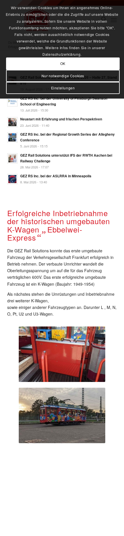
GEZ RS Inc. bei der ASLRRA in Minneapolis (55, 176)
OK (62, 63)
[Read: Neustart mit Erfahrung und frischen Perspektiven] (12, 122)
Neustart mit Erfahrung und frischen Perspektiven (61, 119)
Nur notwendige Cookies (63, 75)
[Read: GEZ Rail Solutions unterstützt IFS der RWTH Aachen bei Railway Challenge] (12, 158)
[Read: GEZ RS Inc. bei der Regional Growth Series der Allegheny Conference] (12, 137)
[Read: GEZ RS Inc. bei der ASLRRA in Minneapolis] (12, 179)
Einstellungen (63, 87)
